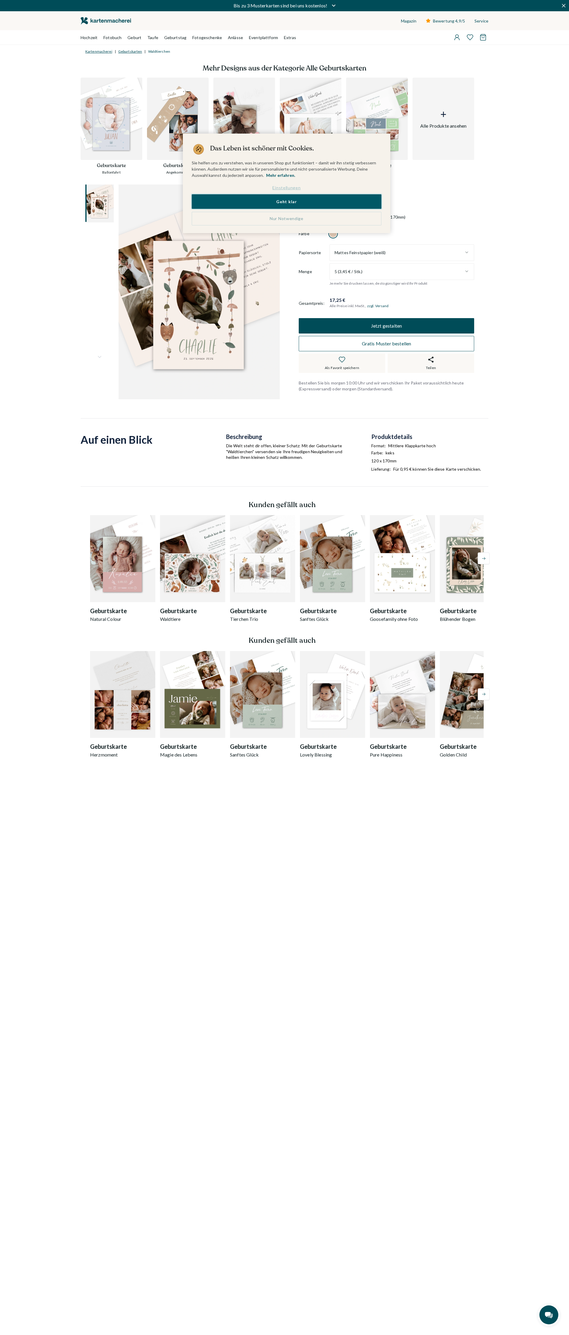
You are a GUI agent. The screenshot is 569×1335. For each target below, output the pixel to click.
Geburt (134, 37)
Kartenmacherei (98, 51)
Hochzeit (89, 37)
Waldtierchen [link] (159, 51)
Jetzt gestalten (386, 325)
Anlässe (235, 37)
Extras (290, 37)
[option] (333, 233)
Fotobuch (112, 37)
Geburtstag (175, 37)
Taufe (152, 37)
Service (481, 20)
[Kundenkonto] (457, 37)
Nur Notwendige (286, 218)
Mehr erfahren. (280, 175)
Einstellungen (286, 187)
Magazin (408, 20)
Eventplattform (263, 37)
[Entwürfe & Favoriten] (470, 37)
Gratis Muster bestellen (386, 343)
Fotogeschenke (207, 37)
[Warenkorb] (483, 37)
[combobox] (402, 252)
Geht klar (286, 201)
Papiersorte (310, 252)
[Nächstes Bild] (99, 357)
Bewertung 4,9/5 (449, 20)
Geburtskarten (130, 51)
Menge (305, 271)
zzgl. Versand (378, 306)
